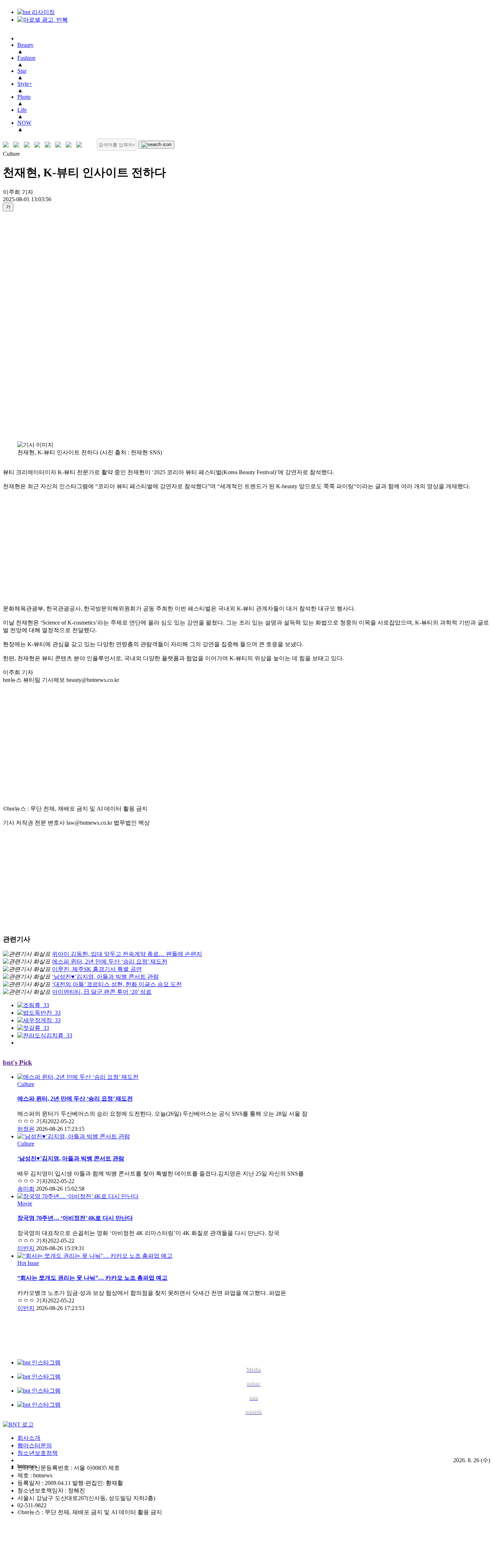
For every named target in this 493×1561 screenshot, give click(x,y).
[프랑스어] (49, 145)
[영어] (17, 145)
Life (22, 110)
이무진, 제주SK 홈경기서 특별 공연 (97, 969)
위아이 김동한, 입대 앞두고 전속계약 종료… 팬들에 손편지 (127, 954)
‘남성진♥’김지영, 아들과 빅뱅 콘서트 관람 (105, 977)
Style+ (24, 84)
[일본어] (28, 145)
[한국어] (7, 145)
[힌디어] (70, 145)
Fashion (26, 58)
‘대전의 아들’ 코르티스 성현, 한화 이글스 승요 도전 (117, 984)
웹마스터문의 (34, 1445)
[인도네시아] (80, 145)
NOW (24, 123)
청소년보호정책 (37, 1453)
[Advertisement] (32, 326)
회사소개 (28, 1438)
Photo (24, 97)
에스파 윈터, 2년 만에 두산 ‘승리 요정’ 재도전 (109, 961)
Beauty (25, 45)
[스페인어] (59, 145)
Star (21, 71)
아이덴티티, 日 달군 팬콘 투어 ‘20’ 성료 (102, 992)
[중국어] (38, 145)
